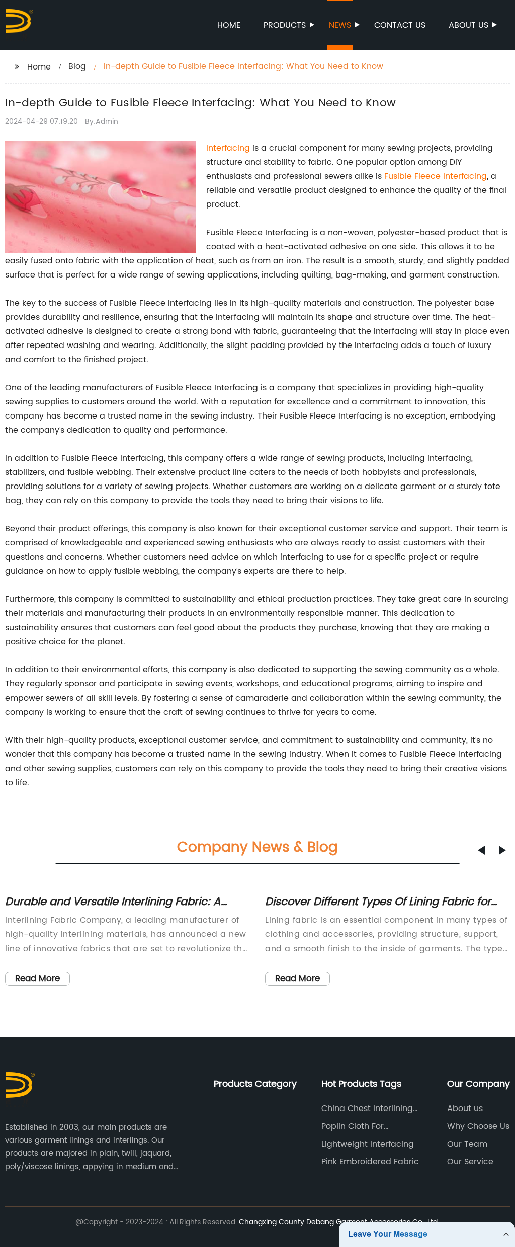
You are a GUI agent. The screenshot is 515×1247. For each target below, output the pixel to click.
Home (228, 25)
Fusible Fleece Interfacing (435, 176)
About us (468, 25)
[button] (481, 850)
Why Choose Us (478, 1126)
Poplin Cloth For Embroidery (352, 1126)
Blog (77, 66)
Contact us (399, 25)
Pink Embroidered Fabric (370, 1162)
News (340, 25)
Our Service (470, 1161)
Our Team (467, 1144)
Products (285, 25)
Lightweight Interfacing (367, 1144)
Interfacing (228, 148)
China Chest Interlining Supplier (367, 1108)
